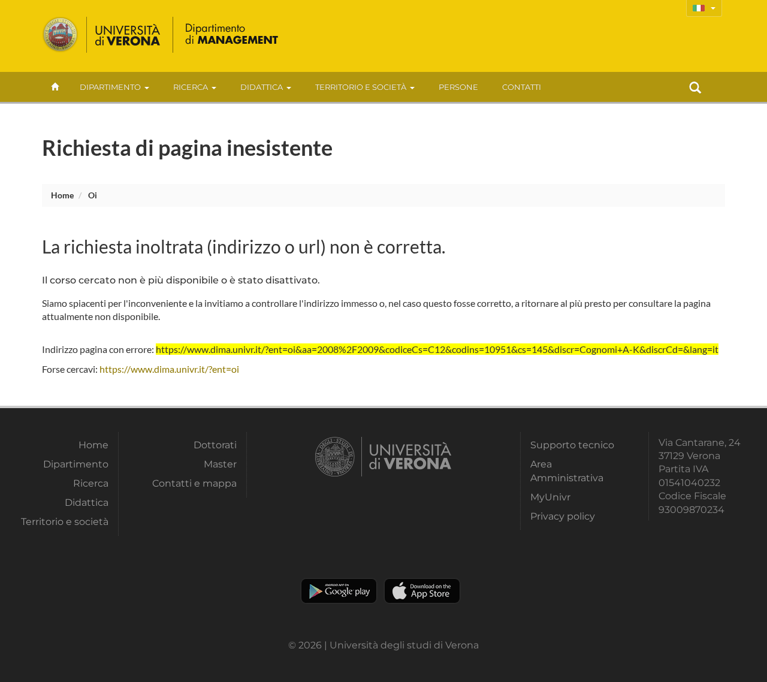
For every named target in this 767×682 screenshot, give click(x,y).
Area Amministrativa (566, 470)
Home (62, 195)
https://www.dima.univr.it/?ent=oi (169, 369)
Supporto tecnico (572, 445)
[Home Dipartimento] (231, 35)
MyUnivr (550, 497)
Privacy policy (562, 516)
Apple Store (422, 591)
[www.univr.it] (102, 35)
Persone (458, 87)
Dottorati (215, 445)
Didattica (261, 87)
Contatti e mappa (194, 483)
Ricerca (190, 87)
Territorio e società (360, 87)
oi (92, 195)
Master (220, 464)
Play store (338, 591)
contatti (521, 87)
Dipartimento (110, 87)
